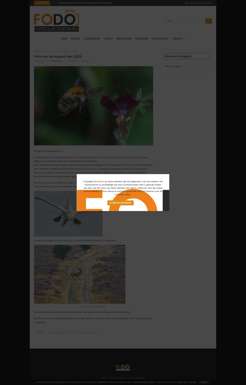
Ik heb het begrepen (121, 202)
